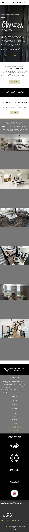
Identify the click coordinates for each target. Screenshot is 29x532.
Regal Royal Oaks (14, 429)
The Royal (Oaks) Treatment (14, 427)
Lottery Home (14, 424)
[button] (2, 2)
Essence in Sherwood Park (14, 430)
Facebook (16, 55)
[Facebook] (15, 529)
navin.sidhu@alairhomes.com (11, 503)
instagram (6, 55)
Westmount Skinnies (14, 426)
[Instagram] (13, 529)
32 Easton (14, 423)
